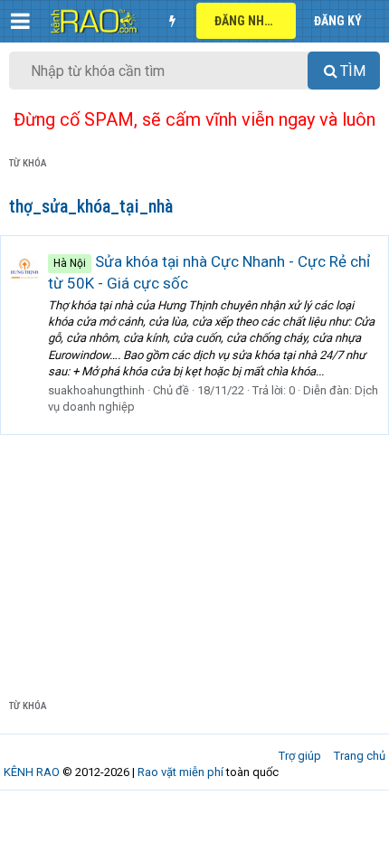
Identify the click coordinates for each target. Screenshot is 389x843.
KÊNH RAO (32, 772)
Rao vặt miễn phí (180, 772)
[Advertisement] (194, 552)
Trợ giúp (300, 755)
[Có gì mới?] (171, 21)
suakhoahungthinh (96, 390)
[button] (20, 21)
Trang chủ (359, 755)
